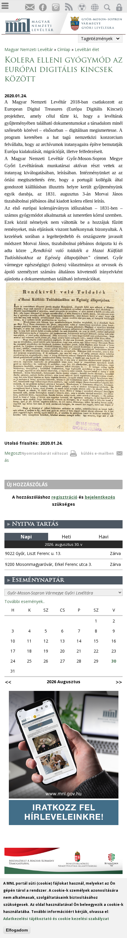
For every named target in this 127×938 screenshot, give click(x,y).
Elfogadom (17, 930)
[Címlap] (35, 25)
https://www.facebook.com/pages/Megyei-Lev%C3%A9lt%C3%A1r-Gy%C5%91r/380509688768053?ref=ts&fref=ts (42, 7)
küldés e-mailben (97, 453)
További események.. (24, 601)
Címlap (63, 49)
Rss (68, 7)
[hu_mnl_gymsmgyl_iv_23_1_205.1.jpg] (65, 431)
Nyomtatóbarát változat (44, 453)
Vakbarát (81, 7)
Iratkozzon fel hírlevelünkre (29, 7)
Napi (26, 536)
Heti (66, 536)
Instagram (55, 7)
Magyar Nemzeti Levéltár (28, 49)
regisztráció (64, 497)
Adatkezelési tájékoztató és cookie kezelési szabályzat (56, 918)
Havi (103, 536)
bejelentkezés (100, 497)
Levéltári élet (87, 49)
